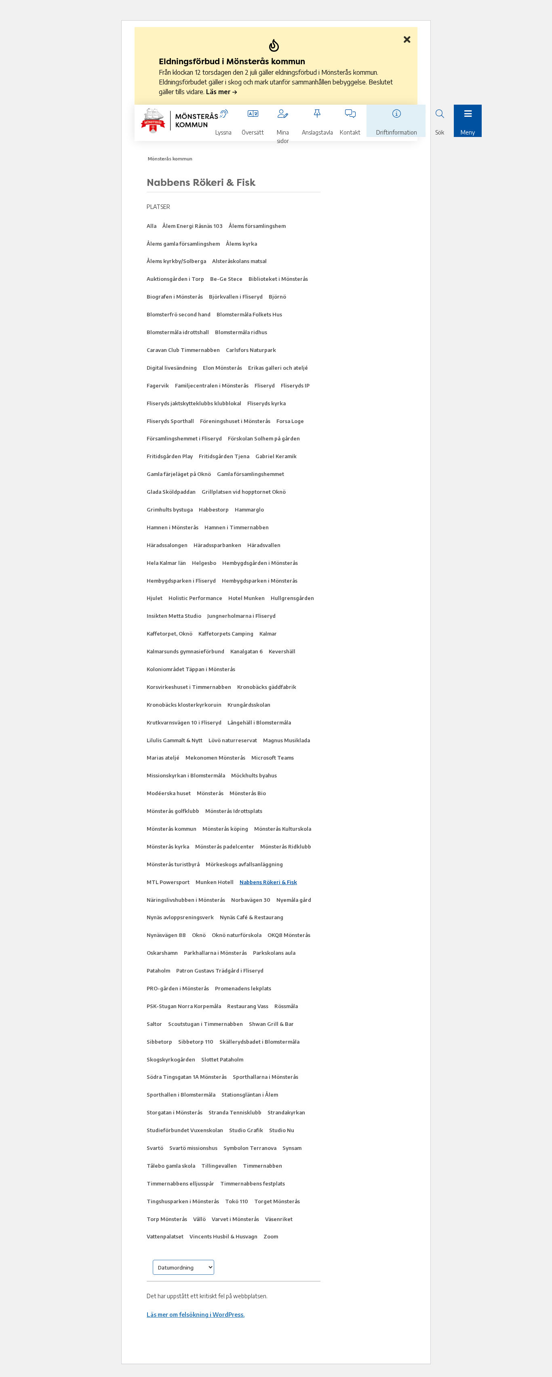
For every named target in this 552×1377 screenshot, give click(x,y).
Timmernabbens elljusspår (180, 1183)
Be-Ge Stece (226, 279)
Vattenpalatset (165, 1236)
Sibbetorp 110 (195, 1041)
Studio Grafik (246, 1130)
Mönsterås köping (225, 828)
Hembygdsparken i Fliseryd (181, 580)
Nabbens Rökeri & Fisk (268, 882)
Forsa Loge (290, 421)
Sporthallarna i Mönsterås (265, 1077)
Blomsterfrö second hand (179, 314)
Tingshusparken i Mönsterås (183, 1201)
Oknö (199, 935)
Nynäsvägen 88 (166, 935)
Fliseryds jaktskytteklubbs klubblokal (194, 403)
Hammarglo (249, 509)
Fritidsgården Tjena (224, 456)
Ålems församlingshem (257, 226)
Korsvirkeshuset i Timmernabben (189, 687)
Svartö (155, 1148)
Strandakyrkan (286, 1112)
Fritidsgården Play (170, 456)
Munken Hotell (215, 882)
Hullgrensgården (292, 598)
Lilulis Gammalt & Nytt (174, 740)
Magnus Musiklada (286, 740)
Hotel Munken (246, 598)
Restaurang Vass (247, 1006)
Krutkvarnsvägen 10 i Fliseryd (184, 722)
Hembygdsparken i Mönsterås (259, 580)
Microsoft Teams (272, 757)
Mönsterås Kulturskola (282, 828)
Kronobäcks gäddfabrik (266, 687)
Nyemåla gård (293, 900)
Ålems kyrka (241, 243)
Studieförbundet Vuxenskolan (185, 1130)
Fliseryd (265, 385)
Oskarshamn (162, 953)
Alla (151, 226)
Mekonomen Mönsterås (215, 757)
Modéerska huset (169, 793)
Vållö (199, 1219)
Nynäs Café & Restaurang (251, 917)
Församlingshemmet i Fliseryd (184, 438)
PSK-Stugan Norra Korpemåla (184, 1006)
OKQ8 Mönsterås (289, 935)
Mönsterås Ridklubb (285, 846)
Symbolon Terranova (249, 1148)
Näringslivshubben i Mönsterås (186, 900)
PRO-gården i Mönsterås (178, 988)
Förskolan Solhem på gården (264, 438)
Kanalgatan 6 (246, 651)
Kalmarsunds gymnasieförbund (185, 651)
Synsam (291, 1148)
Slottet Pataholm (222, 1059)
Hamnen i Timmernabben (236, 527)
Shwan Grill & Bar (271, 1024)
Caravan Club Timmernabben (183, 350)
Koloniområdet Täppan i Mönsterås (191, 669)
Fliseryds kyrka (266, 403)
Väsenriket (279, 1219)
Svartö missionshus (193, 1148)
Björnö (277, 296)
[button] (276, 76)
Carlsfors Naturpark (251, 350)
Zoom (270, 1236)
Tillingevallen (219, 1165)
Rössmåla (286, 1006)
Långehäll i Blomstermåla (259, 722)
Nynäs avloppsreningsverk (180, 917)
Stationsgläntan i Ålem (249, 1094)
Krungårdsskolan (249, 704)
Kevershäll (282, 651)
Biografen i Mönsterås (175, 296)
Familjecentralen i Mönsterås (212, 385)
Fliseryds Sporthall (170, 421)
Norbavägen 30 (250, 900)
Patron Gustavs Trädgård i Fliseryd (219, 970)
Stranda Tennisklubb (235, 1112)
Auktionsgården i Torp (175, 279)
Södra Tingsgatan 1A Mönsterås (187, 1077)
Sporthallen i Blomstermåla (181, 1094)
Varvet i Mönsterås (235, 1219)
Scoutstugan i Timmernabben (205, 1024)
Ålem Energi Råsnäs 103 (192, 226)
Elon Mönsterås (222, 367)
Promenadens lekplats (243, 988)
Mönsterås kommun (170, 158)
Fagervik (158, 385)
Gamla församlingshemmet (250, 474)
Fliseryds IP (295, 385)
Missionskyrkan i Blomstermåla (186, 775)
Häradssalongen (167, 545)
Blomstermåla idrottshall (178, 332)
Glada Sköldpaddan (171, 491)
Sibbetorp (159, 1041)
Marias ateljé (163, 757)
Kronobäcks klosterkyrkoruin (184, 704)
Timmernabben (262, 1165)
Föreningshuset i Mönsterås (235, 421)
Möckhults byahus (254, 775)
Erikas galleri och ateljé (278, 367)
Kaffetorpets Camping (225, 633)
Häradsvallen (263, 545)
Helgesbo (204, 563)
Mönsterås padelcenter (224, 846)
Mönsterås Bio (248, 793)
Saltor (154, 1024)
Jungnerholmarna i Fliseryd (241, 616)
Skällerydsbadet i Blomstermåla (259, 1041)
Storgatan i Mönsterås (174, 1112)
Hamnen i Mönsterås (172, 527)
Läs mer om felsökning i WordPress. (195, 1314)
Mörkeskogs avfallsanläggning (244, 864)
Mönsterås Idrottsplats (233, 811)
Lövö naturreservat (233, 740)
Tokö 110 (236, 1201)
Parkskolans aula (274, 953)
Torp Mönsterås (167, 1219)
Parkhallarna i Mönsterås (215, 953)
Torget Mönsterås (277, 1201)
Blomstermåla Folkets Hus (249, 314)
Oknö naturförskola (236, 935)
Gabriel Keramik (276, 456)
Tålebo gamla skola (171, 1165)
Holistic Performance (195, 598)
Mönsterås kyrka (168, 846)
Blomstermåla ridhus (241, 332)
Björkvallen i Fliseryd (236, 296)
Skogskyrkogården (171, 1059)
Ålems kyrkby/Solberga (176, 261)
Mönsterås (210, 793)
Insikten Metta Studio (174, 616)
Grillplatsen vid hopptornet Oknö (244, 491)
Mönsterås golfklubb (173, 811)
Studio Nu (281, 1130)
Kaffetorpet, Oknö (169, 633)
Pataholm (158, 970)
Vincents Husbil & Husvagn (223, 1236)
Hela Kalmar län (166, 563)
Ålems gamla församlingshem (183, 243)
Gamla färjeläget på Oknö (179, 474)
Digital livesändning (172, 367)
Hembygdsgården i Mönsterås (260, 563)
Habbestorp (214, 509)
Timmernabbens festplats (252, 1183)
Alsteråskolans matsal (239, 261)
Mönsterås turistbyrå (173, 864)
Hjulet (154, 598)
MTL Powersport (168, 882)
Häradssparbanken (217, 545)
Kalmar (268, 633)
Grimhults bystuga (170, 509)
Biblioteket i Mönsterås (278, 279)
